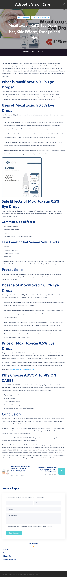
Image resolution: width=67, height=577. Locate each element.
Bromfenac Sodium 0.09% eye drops (22, 369)
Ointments (7, 556)
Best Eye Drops (23, 17)
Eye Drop (6, 550)
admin (42, 52)
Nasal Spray (7, 553)
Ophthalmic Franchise (40, 17)
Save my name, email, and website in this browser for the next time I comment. (30, 526)
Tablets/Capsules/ (9, 559)
